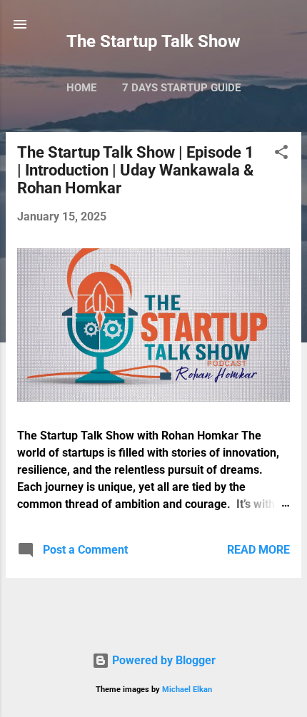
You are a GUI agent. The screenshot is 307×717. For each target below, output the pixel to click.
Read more (258, 549)
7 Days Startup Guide (181, 87)
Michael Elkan (187, 689)
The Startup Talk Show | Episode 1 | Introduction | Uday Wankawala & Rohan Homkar (135, 170)
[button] (281, 154)
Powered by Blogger (162, 660)
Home (81, 87)
